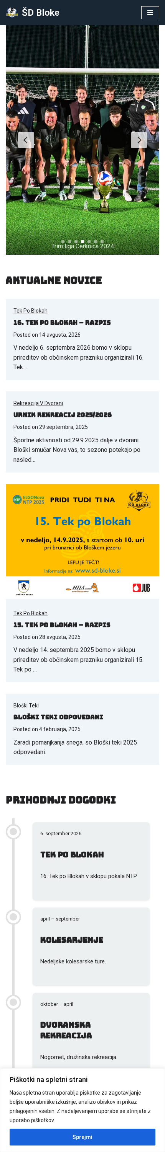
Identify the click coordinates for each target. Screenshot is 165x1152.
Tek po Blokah (30, 311)
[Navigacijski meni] (150, 12)
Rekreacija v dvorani (38, 403)
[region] (82, 1110)
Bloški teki (26, 705)
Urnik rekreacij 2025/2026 (62, 415)
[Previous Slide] (26, 140)
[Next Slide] (139, 140)
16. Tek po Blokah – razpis (62, 323)
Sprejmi (82, 1137)
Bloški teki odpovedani (58, 717)
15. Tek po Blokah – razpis (62, 625)
